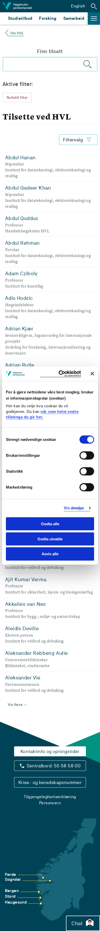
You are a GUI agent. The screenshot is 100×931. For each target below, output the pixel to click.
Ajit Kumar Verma (25, 579)
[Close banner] (92, 373)
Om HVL (17, 33)
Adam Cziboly (21, 273)
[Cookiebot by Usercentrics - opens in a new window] (60, 373)
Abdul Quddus (21, 218)
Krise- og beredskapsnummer (50, 782)
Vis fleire (15, 704)
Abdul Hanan (20, 157)
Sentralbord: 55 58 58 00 (54, 765)
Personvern (50, 802)
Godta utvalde (50, 539)
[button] (94, 6)
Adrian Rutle (19, 365)
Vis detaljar (74, 508)
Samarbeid (73, 18)
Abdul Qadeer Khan (28, 188)
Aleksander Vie (23, 678)
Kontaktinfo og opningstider (50, 751)
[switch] (86, 455)
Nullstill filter (17, 97)
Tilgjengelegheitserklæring (50, 796)
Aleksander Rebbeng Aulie (36, 653)
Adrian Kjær (19, 328)
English (78, 6)
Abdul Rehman (22, 243)
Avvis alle (50, 554)
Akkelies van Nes (25, 604)
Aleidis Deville (22, 628)
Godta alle (50, 524)
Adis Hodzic (19, 298)
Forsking (47, 18)
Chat (77, 923)
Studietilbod (20, 18)
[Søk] (88, 64)
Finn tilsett (50, 51)
